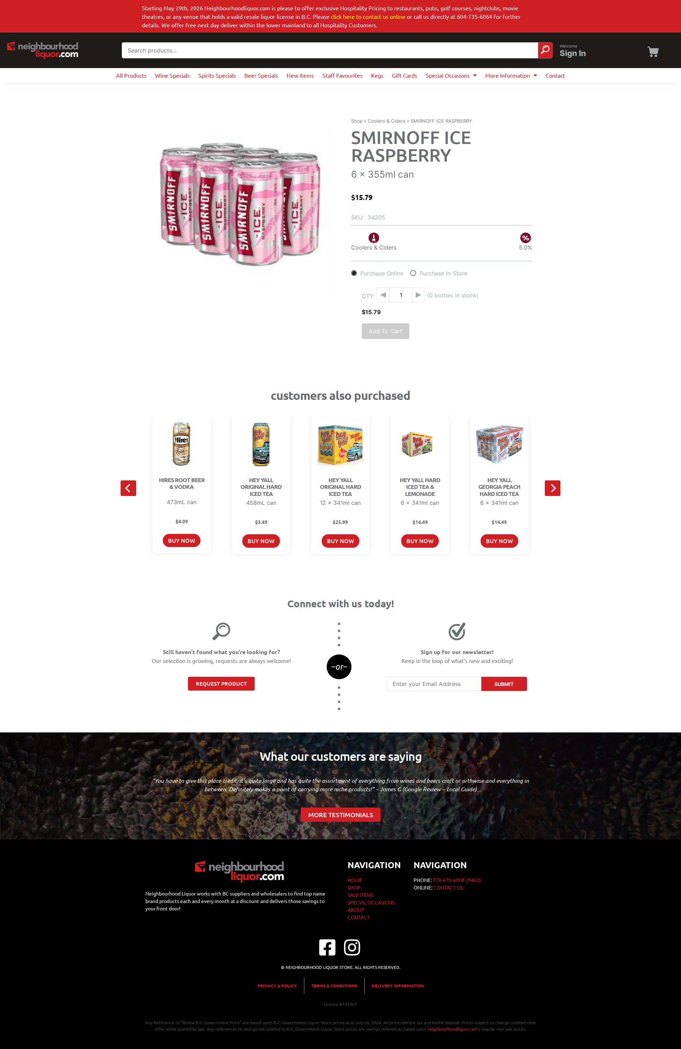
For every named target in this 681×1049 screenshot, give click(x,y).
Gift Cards (404, 75)
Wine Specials (172, 75)
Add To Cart (385, 331)
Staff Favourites (342, 75)
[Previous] (128, 488)
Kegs (377, 75)
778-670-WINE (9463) (457, 880)
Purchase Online (381, 273)
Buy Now (181, 540)
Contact (555, 75)
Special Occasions (448, 75)
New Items (300, 75)
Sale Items (360, 895)
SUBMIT (504, 684)
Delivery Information (398, 985)
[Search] (545, 50)
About (356, 909)
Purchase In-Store (443, 273)
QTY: (368, 296)
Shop (356, 121)
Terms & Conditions (334, 985)
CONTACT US (448, 887)
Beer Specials (261, 75)
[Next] (552, 488)
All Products (131, 75)
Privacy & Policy (277, 985)
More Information (507, 75)
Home (355, 880)
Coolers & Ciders (386, 121)
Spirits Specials (217, 75)
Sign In (573, 53)
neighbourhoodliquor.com (452, 1029)
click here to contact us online (368, 16)
